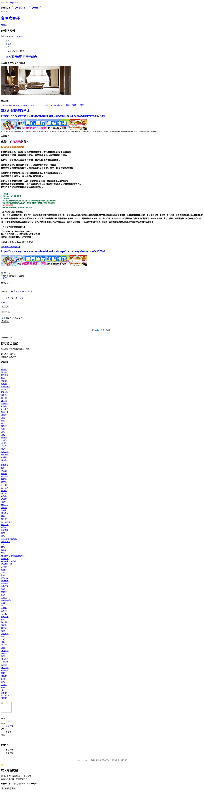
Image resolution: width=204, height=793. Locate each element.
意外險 (4, 519)
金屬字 (4, 598)
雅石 (3, 533)
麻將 (3, 637)
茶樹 (3, 679)
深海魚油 (4, 513)
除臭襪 (4, 381)
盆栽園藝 (4, 530)
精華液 (4, 676)
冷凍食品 (4, 446)
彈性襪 (4, 628)
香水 (3, 682)
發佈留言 (5, 321)
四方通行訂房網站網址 (15, 110)
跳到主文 (4, 25)
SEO (3, 572)
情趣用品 (4, 651)
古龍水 (4, 685)
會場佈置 (4, 583)
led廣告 (4, 608)
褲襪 (3, 631)
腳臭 (3, 378)
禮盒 (3, 423)
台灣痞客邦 (10, 18)
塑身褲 (4, 693)
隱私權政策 (115, 760)
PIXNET (84, 760)
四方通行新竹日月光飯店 (21, 56)
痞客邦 (16, 291)
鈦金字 (4, 611)
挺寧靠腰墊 (5, 542)
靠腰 (3, 544)
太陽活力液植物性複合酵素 (12, 556)
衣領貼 (4, 370)
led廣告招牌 (6, 600)
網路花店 (4, 578)
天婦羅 (4, 438)
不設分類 (20, 37)
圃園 (3, 688)
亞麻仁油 (4, 505)
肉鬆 (3, 421)
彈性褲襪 (4, 634)
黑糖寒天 (4, 559)
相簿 (7, 41)
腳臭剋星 (4, 375)
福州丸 (4, 443)
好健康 (4, 499)
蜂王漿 (4, 508)
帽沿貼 (4, 372)
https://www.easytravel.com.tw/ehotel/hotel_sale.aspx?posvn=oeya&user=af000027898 (53, 115)
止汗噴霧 (4, 404)
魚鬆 (3, 418)
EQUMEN (5, 695)
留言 (21, 291)
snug (2, 462)
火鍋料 (4, 440)
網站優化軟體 (6, 564)
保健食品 (4, 502)
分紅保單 (4, 525)
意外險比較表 (6, 522)
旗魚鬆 (4, 415)
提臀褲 (4, 698)
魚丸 (3, 435)
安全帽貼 (4, 392)
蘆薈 (3, 673)
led (2, 606)
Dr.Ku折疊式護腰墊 (9, 539)
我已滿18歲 (6, 788)
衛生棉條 (4, 668)
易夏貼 (4, 395)
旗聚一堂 (4, 412)
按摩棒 (4, 654)
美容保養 (19, 298)
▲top (3, 302)
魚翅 (3, 449)
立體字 (4, 592)
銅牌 (3, 595)
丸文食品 (4, 409)
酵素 (3, 516)
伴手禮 (4, 426)
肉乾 (3, 432)
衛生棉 (4, 665)
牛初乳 (4, 511)
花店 (3, 575)
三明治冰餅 (5, 387)
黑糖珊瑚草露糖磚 (8, 561)
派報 (3, 589)
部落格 (8, 44)
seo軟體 (4, 567)
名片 (7, 47)
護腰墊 (4, 550)
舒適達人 (4, 671)
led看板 (4, 614)
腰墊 (3, 547)
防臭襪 (4, 384)
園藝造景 (4, 528)
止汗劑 (4, 401)
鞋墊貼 (4, 406)
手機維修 (4, 662)
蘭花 (3, 536)
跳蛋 (3, 656)
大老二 (4, 639)
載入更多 (5, 307)
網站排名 (4, 570)
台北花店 (4, 586)
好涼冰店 (4, 389)
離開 (13, 788)
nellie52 (4, 278)
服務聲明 (124, 760)
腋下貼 (4, 398)
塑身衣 (4, 690)
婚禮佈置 (4, 581)
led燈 (3, 603)
